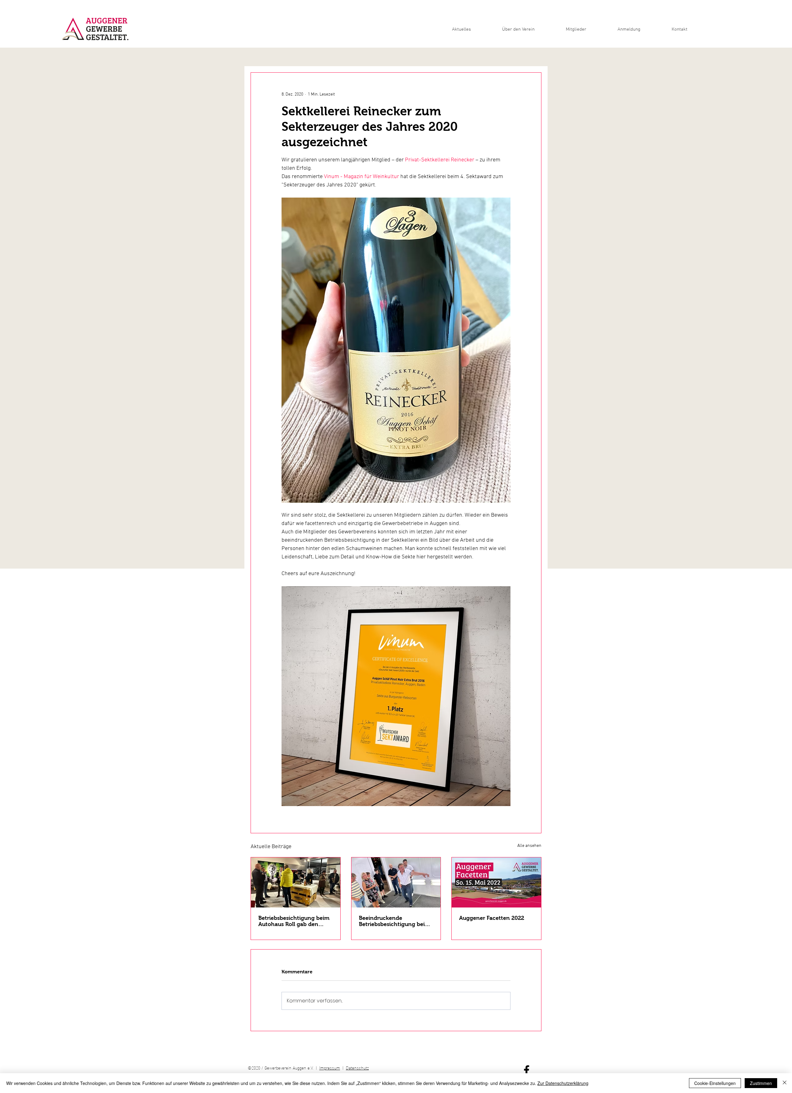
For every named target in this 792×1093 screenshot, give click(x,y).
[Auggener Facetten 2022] (496, 882)
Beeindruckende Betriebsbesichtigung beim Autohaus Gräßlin (394, 921)
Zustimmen (761, 1083)
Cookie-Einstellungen (715, 1083)
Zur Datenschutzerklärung (562, 1083)
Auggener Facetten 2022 (491, 918)
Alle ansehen (529, 845)
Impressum (329, 1067)
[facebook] (526, 1070)
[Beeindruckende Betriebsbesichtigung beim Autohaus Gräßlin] (396, 882)
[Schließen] (784, 1083)
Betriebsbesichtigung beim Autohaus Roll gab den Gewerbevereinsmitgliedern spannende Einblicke (295, 921)
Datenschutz (357, 1067)
